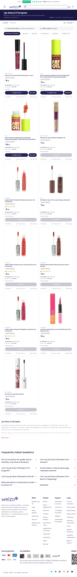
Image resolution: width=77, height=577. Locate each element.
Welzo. (11, 572)
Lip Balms (55, 33)
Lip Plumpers (45, 33)
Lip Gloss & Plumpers (12, 33)
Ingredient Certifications (71, 536)
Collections (46, 534)
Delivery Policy (71, 514)
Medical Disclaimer (70, 531)
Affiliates (57, 516)
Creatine (46, 514)
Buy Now (32, 92)
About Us (34, 519)
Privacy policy (71, 507)
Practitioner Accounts (58, 503)
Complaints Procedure (58, 512)
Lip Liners (25, 33)
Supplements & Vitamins (47, 530)
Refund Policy (71, 510)
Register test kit (36, 503)
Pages (45, 541)
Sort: (68, 23)
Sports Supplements (47, 506)
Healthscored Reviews (36, 524)
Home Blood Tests (47, 524)
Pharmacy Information (70, 522)
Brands (45, 502)
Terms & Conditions (70, 503)
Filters (6, 23)
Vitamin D (46, 510)
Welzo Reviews (34, 512)
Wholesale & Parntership (59, 521)
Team (69, 526)
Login (33, 507)
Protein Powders (45, 518)
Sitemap (45, 544)
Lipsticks (34, 33)
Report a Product (69, 542)
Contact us (58, 507)
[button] (4, 6)
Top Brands (46, 537)
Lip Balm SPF (66, 33)
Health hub (35, 516)
